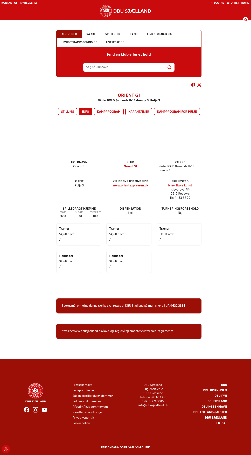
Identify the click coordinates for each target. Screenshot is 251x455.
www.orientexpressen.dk (130, 185)
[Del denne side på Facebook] (193, 85)
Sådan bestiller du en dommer (93, 396)
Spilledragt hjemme (79, 208)
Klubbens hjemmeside (130, 181)
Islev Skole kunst (180, 185)
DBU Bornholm (215, 390)
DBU (224, 385)
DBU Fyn (220, 396)
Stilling (67, 111)
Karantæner (138, 111)
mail (151, 305)
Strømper (95, 212)
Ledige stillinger (83, 390)
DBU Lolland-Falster (210, 412)
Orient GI (130, 166)
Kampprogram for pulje (177, 111)
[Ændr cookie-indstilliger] (6, 449)
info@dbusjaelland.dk (153, 405)
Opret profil (240, 3)
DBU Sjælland (216, 417)
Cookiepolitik (81, 423)
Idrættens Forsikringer (88, 412)
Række (180, 162)
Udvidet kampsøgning (77, 42)
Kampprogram (109, 111)
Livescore (113, 42)
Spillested (180, 181)
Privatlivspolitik (83, 417)
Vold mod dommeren (87, 401)
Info (85, 111)
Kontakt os (9, 3)
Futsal (221, 423)
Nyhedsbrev (29, 3)
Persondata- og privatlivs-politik (125, 447)
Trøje (63, 212)
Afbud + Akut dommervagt (90, 406)
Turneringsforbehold (180, 208)
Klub (130, 162)
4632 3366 (177, 305)
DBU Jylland (217, 401)
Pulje (79, 181)
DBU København (214, 406)
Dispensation (130, 208)
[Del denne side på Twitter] (199, 85)
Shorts (79, 212)
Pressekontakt (82, 385)
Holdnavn (79, 162)
